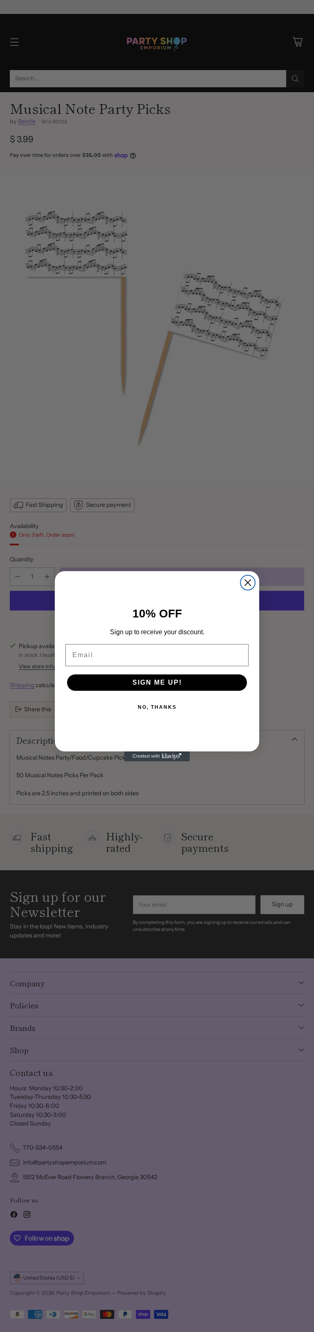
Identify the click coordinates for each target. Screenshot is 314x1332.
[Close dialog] (247, 582)
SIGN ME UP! (157, 682)
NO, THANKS (157, 707)
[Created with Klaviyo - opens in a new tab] (157, 756)
